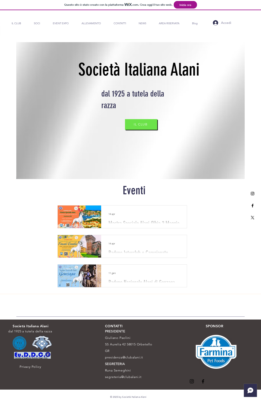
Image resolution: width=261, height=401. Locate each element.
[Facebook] (252, 205)
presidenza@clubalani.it (124, 357)
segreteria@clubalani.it (123, 377)
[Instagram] (252, 193)
